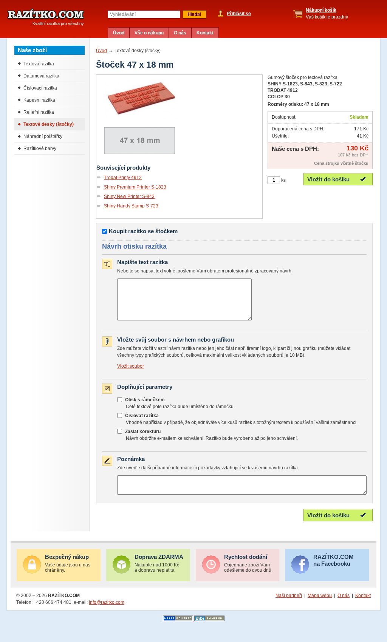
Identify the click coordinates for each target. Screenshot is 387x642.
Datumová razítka (41, 76)
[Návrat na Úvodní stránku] (45, 14)
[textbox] (144, 14)
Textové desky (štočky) (48, 124)
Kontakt (205, 33)
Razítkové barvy (39, 148)
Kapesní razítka (39, 100)
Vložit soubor (130, 366)
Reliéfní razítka (38, 112)
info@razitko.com (106, 602)
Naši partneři (289, 595)
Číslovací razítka (40, 88)
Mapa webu (320, 595)
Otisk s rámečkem (145, 399)
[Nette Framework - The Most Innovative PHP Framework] (178, 619)
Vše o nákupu (149, 33)
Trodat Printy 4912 (123, 177)
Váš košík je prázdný (327, 14)
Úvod (118, 33)
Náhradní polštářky (42, 136)
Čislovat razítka (142, 415)
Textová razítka (38, 64)
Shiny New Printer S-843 (129, 196)
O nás (180, 33)
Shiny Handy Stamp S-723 (131, 206)
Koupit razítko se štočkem (143, 231)
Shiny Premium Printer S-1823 (135, 187)
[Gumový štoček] (142, 118)
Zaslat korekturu (143, 431)
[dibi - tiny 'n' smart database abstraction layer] (209, 619)
